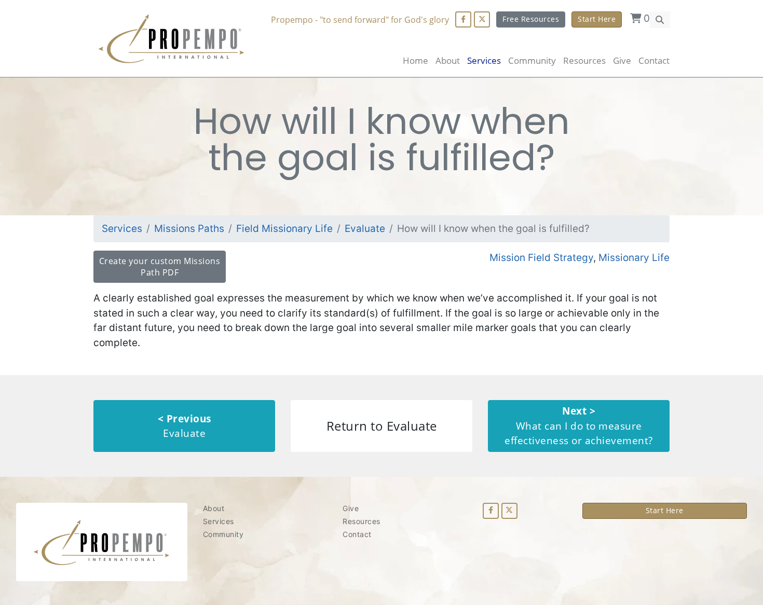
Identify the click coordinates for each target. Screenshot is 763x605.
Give (622, 60)
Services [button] (484, 60)
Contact (654, 60)
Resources (361, 521)
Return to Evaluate (381, 425)
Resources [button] (584, 60)
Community (223, 534)
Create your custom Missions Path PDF (160, 266)
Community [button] (532, 60)
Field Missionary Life (284, 229)
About (447, 60)
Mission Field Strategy (541, 258)
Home (415, 60)
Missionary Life (634, 258)
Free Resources (530, 19)
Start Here (597, 19)
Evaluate (365, 229)
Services (122, 229)
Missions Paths (189, 229)
